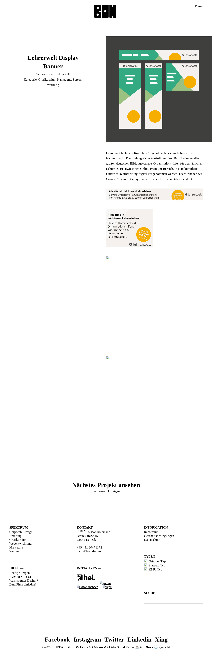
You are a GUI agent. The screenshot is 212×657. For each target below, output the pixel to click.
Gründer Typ (156, 561)
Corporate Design (21, 532)
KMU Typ (154, 569)
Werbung (53, 85)
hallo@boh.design (89, 551)
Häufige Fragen (19, 573)
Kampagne (64, 79)
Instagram (87, 639)
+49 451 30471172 (89, 547)
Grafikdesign (47, 79)
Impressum (151, 532)
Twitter (114, 639)
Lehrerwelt (63, 74)
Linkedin (139, 639)
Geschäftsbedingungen (159, 536)
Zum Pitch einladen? (22, 584)
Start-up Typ (156, 565)
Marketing (16, 547)
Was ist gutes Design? (23, 580)
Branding (15, 536)
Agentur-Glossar (20, 577)
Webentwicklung (20, 543)
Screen (77, 79)
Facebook (57, 639)
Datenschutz (152, 540)
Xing (161, 639)
